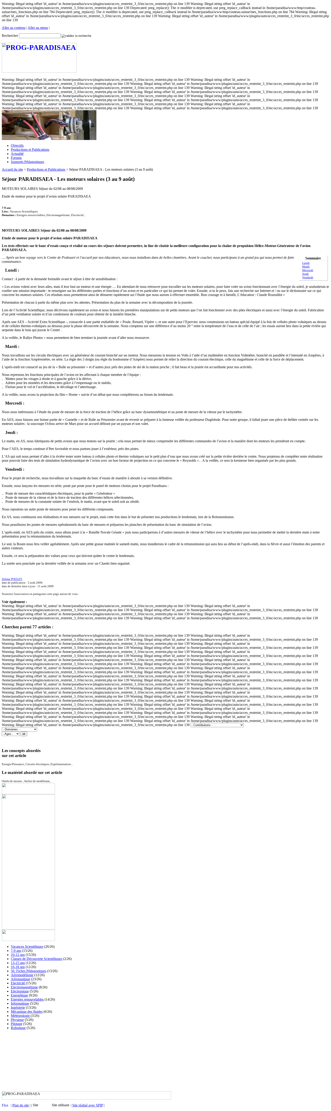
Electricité (18, 983)
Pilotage (16, 1024)
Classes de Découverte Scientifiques (36, 959)
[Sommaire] (3, 270)
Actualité (17, 154)
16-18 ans (18, 967)
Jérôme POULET (12, 579)
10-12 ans (18, 955)
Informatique (20, 1003)
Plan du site (20, 1105)
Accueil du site (12, 169)
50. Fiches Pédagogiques (28, 971)
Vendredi (307, 277)
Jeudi (305, 273)
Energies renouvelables (27, 999)
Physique (17, 1020)
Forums (16, 158)
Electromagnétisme (24, 987)
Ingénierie (18, 1007)
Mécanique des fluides (27, 1011)
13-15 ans (18, 963)
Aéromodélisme (22, 975)
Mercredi (307, 270)
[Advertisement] (165, 1061)
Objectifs (17, 145)
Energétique (19, 995)
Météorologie (21, 1016)
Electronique (20, 991)
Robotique (18, 1028)
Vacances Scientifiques (27, 946)
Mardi (306, 266)
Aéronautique (20, 979)
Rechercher (10, 35)
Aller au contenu (13, 28)
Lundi (306, 263)
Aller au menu (38, 28)
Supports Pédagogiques (27, 162)
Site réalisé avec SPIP (87, 1105)
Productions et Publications (30, 149)
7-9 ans (16, 951)
